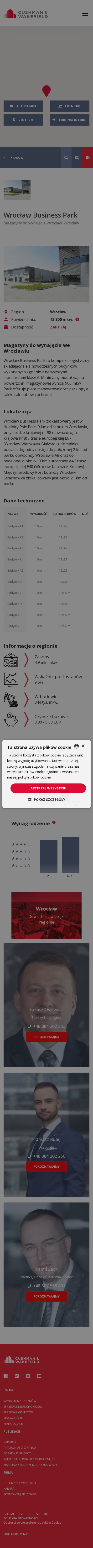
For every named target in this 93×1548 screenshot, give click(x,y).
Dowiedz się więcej (67, 777)
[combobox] (76, 746)
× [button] (83, 746)
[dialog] (46, 774)
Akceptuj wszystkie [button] (48, 788)
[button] (46, 799)
